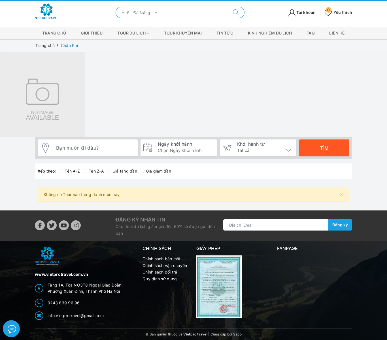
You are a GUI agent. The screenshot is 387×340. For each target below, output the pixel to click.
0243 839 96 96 (64, 302)
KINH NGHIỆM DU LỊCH (270, 33)
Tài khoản (305, 12)
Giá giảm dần (158, 171)
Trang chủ (54, 33)
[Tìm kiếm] (235, 12)
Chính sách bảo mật (162, 258)
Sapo (237, 334)
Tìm (324, 148)
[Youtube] (64, 225)
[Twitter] (52, 225)
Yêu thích (339, 12)
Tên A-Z (72, 171)
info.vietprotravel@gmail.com (76, 315)
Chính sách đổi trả (160, 272)
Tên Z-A (96, 171)
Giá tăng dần (124, 171)
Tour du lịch (131, 33)
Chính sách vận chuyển (165, 265)
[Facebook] (40, 225)
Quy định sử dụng (160, 278)
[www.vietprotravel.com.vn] (46, 12)
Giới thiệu (92, 33)
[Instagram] (76, 225)
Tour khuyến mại (183, 33)
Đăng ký (340, 224)
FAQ (311, 33)
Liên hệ (337, 33)
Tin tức (224, 33)
